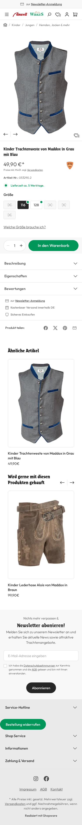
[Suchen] (49, 14)
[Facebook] (46, 328)
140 (50, 205)
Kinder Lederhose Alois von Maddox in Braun (37, 587)
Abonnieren (41, 688)
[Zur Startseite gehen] (28, 14)
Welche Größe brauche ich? (24, 227)
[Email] (74, 328)
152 (63, 205)
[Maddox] (70, 165)
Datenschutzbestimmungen (39, 665)
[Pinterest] (65, 328)
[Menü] (6, 14)
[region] (41, 87)
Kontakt (57, 789)
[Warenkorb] (75, 14)
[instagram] (35, 778)
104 (9, 205)
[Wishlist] (58, 14)
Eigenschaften (15, 276)
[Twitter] (55, 328)
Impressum (28, 789)
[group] (41, 412)
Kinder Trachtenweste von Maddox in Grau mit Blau (41, 455)
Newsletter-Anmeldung (46, 4)
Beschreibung (15, 263)
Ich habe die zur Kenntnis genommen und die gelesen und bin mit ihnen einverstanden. (39, 669)
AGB (34, 669)
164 (9, 215)
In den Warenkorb (53, 245)
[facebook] (46, 778)
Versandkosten (35, 169)
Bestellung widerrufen (23, 724)
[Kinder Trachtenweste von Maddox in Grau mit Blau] (41, 87)
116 (23, 205)
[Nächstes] (15, 134)
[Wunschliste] (76, 135)
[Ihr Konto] (67, 14)
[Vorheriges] (5, 134)
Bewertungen (15, 288)
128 (36, 205)
